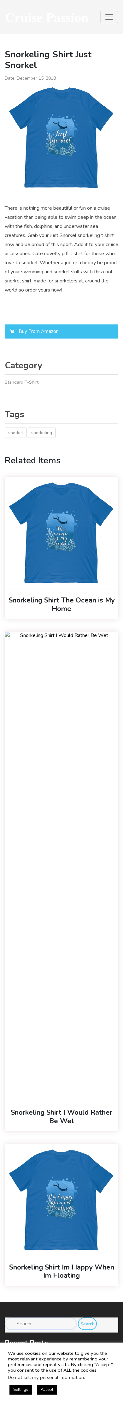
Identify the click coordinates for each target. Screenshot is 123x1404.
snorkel (15, 433)
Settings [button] (20, 1389)
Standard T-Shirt (21, 382)
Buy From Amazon (38, 331)
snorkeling (41, 433)
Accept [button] (47, 1389)
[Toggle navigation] (109, 17)
